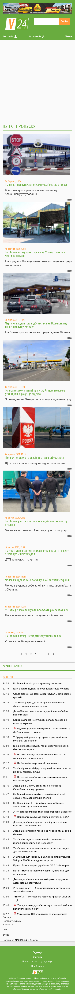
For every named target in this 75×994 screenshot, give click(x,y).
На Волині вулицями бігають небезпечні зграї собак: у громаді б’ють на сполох (39, 795)
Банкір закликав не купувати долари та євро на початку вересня (40, 721)
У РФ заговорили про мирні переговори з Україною (42, 811)
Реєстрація (8, 36)
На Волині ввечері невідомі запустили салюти (33, 635)
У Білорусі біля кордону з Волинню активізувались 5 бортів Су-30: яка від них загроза (41, 858)
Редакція (38, 952)
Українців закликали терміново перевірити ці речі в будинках (42, 832)
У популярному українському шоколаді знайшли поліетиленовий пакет (42, 906)
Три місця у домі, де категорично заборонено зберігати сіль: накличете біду (39, 704)
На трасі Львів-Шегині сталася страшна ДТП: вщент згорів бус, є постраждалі (37, 552)
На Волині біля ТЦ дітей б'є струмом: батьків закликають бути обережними (38, 804)
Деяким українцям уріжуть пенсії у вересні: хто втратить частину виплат (40, 823)
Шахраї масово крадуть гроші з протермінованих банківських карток (41, 747)
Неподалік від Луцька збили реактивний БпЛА (43, 816)
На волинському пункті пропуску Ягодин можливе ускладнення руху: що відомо (35, 392)
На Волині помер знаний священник (38, 763)
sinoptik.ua (21, 939)
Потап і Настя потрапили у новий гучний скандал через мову (41, 872)
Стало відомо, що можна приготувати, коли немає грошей (42, 695)
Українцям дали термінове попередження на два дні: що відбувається (41, 849)
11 (47, 654)
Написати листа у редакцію (37, 961)
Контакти (37, 956)
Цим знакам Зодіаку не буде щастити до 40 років (41, 688)
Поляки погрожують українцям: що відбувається (34, 457)
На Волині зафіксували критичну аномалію (37, 683)
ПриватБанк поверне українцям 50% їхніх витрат (41, 865)
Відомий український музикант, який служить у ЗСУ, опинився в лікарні (41, 730)
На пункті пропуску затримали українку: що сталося (36, 184)
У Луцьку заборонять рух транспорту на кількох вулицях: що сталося (40, 738)
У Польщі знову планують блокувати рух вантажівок (36, 610)
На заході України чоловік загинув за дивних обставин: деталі (40, 778)
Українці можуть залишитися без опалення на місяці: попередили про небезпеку (39, 840)
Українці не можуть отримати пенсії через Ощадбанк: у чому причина (37, 787)
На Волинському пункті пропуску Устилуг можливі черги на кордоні (35, 253)
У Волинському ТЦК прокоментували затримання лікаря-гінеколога (41, 889)
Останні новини (12, 666)
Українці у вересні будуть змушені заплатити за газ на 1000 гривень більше (42, 769)
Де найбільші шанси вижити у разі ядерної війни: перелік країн (41, 712)
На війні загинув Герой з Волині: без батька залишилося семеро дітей (39, 756)
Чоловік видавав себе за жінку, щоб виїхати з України (37, 580)
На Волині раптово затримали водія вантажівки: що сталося (36, 522)
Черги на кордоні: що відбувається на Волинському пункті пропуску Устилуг (36, 325)
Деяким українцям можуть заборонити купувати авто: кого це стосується (40, 880)
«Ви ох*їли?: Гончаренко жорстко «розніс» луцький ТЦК (42, 898)
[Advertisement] (37, 81)
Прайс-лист (37, 966)
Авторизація (35, 36)
